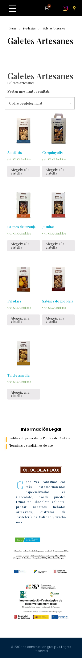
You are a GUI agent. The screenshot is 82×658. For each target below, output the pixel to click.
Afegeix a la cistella (20, 171)
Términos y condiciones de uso (31, 445)
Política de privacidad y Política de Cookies (39, 438)
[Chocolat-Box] (41, 470)
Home (12, 28)
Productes (29, 28)
